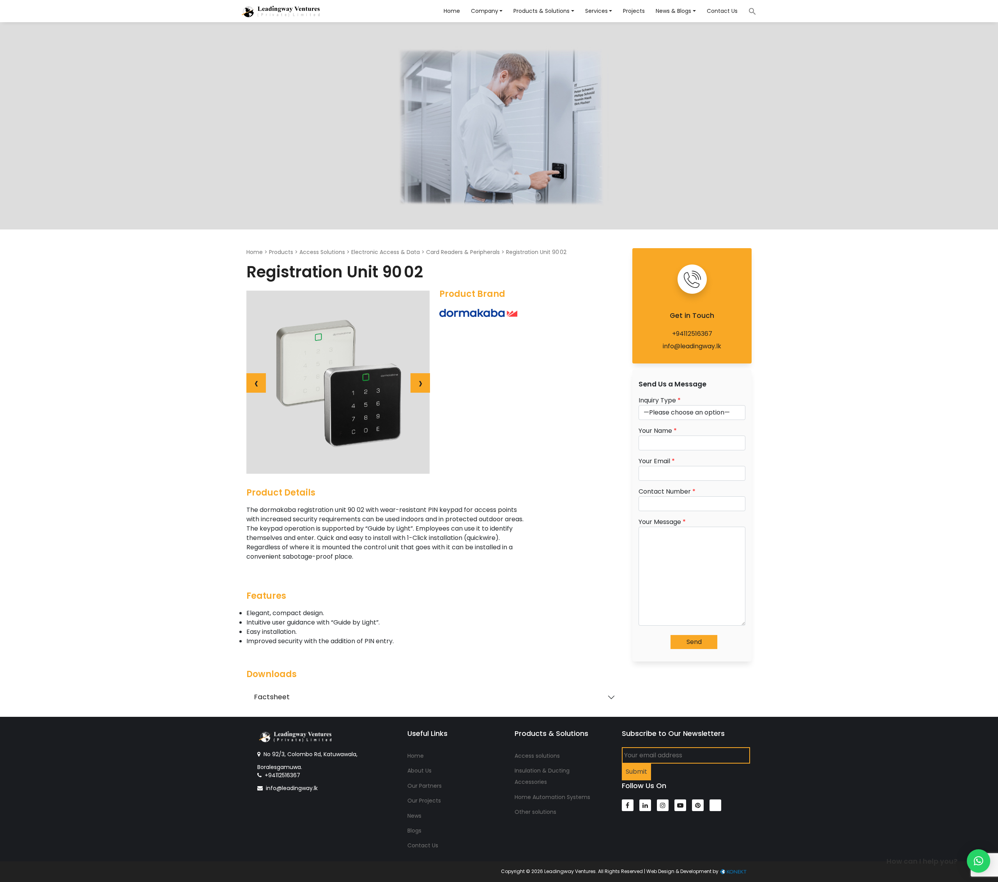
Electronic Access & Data (385, 252)
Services (596, 11)
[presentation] (256, 383)
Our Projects (424, 800)
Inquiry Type (660, 400)
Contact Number (667, 491)
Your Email (657, 461)
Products (281, 252)
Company (484, 11)
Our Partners (424, 786)
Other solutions (535, 812)
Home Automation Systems (552, 797)
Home (452, 11)
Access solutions (537, 756)
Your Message (662, 521)
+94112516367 (692, 333)
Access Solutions (322, 252)
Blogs (414, 830)
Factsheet (272, 697)
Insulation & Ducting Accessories (542, 776)
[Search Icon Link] (748, 11)
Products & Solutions (541, 11)
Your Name (658, 430)
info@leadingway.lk (692, 346)
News (414, 816)
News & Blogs (673, 11)
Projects (634, 11)
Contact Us (722, 11)
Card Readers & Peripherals (463, 252)
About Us (419, 770)
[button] (978, 861)
